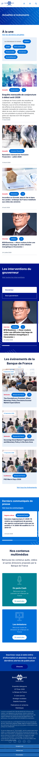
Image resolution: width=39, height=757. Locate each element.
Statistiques (20, 708)
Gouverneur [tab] (9, 290)
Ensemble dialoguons (19, 686)
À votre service (19, 696)
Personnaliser (19, 754)
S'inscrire (19, 666)
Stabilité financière (19, 701)
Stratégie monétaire (19, 698)
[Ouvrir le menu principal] (2, 3)
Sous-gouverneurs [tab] (11, 296)
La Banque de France (19, 692)
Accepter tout (19, 746)
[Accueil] (19, 678)
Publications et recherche (19, 705)
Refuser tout (19, 750)
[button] (36, 3)
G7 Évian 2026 (19, 689)
